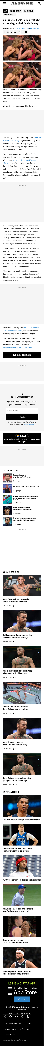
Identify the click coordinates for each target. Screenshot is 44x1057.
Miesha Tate (29, 11)
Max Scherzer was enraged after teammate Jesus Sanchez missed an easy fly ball (18, 910)
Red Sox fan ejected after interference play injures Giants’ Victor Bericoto (25, 497)
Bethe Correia (16, 11)
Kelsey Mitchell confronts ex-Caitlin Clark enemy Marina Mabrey (15, 941)
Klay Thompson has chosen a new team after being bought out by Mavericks (17, 972)
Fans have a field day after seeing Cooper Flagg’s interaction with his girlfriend (17, 849)
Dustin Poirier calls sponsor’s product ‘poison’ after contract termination (16, 600)
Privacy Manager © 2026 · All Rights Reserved (17, 1013)
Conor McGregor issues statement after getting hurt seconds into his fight (17, 779)
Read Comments (23, 354)
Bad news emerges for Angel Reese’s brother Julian (22, 819)
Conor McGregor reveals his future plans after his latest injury (15, 743)
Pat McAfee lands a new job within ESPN (26, 487)
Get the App (22, 999)
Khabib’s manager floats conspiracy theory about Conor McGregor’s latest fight (18, 636)
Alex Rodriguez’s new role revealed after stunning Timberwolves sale (24, 519)
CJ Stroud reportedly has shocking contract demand (22, 880)
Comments (35, 28)
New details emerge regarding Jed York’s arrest (22, 476)
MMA (5, 11)
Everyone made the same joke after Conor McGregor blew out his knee (15, 707)
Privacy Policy (28, 425)
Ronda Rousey (9, 15)
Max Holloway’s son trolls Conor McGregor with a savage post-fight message (18, 672)
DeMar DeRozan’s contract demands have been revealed (22, 508)
